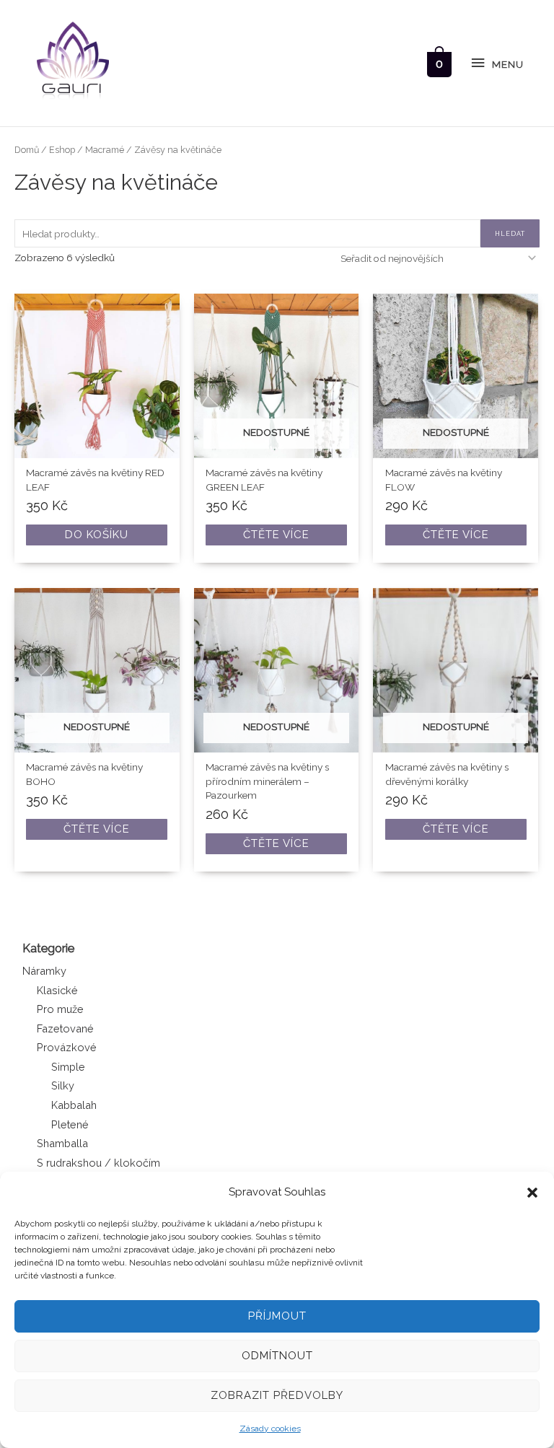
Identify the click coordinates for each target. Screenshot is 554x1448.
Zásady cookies (270, 1428)
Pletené (70, 1124)
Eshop (62, 149)
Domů (26, 149)
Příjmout (277, 1315)
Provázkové (67, 1047)
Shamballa (62, 1143)
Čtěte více (276, 534)
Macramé (104, 149)
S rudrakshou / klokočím (98, 1163)
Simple (68, 1067)
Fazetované (65, 1028)
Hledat (510, 233)
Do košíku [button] (96, 534)
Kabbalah (74, 1105)
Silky (62, 1085)
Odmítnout (277, 1355)
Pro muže (60, 1009)
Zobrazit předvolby (277, 1395)
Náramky (44, 971)
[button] (532, 1192)
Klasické (57, 990)
